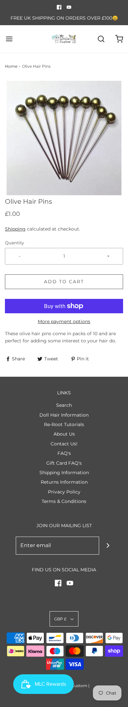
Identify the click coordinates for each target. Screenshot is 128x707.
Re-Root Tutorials (64, 424)
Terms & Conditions (64, 501)
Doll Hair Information (64, 415)
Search (64, 405)
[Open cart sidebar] (119, 39)
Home (11, 66)
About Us (64, 434)
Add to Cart (64, 282)
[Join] (108, 546)
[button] (64, 138)
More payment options (64, 321)
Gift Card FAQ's (64, 463)
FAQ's (64, 453)
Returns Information (64, 482)
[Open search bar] (101, 39)
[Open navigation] (9, 39)
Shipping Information (64, 472)
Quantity (14, 242)
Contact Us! (64, 444)
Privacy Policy (64, 492)
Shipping (15, 229)
